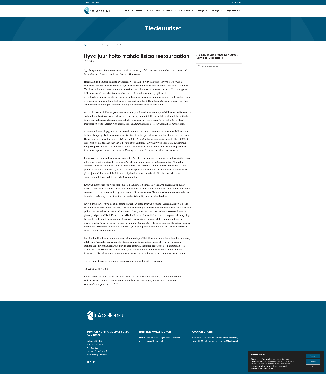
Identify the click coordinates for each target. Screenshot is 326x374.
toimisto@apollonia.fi (97, 354)
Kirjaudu (238, 2)
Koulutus (126, 11)
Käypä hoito (154, 11)
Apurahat (168, 11)
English (95, 2)
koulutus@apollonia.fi (97, 351)
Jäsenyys (214, 11)
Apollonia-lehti (199, 337)
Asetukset (313, 366)
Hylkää (313, 361)
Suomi (87, 2)
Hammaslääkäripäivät (149, 337)
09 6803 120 (92, 347)
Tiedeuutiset (97, 45)
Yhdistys (200, 11)
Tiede (139, 11)
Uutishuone (184, 11)
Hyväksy (313, 356)
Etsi (199, 66)
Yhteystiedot (231, 11)
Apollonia (87, 45)
